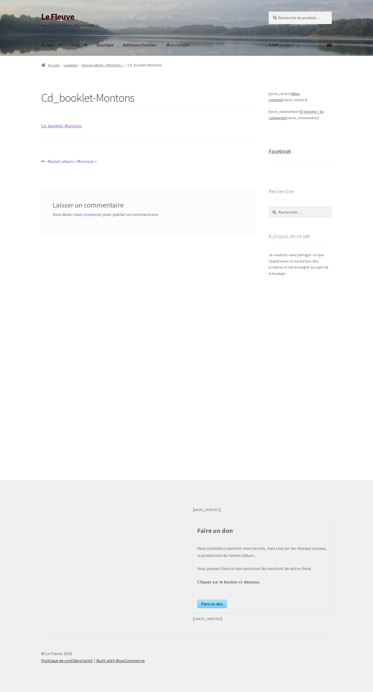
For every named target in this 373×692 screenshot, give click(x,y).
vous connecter (88, 214)
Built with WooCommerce (120, 660)
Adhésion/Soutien (139, 45)
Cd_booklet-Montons (61, 126)
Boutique (105, 45)
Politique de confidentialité (67, 660)
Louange (71, 65)
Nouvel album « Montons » (102, 65)
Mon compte (178, 45)
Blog (75, 45)
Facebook (280, 151)
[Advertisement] (300, 373)
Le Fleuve (57, 16)
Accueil (47, 45)
